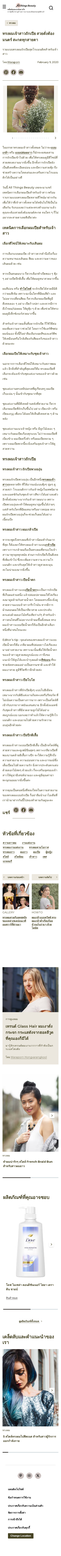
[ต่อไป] (55, 137)
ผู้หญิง (49, 852)
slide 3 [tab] (16, 1452)
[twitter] (38, 1476)
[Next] (51, 1115)
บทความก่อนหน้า (16, 877)
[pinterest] (21, 1476)
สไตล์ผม (18, 856)
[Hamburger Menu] (4, 6)
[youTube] (29, 1476)
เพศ (45, 856)
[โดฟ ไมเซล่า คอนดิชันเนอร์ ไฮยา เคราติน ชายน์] (30, 1242)
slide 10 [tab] (55, 1452)
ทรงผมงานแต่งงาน (13, 847)
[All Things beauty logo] (26, 5)
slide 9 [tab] (50, 1452)
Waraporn (13, 62)
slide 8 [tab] (44, 1452)
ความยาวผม (9, 842)
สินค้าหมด (12, 1298)
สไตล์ (6, 856)
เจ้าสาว (33, 856)
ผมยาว (24, 852)
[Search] (51, 7)
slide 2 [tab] (44, 1177)
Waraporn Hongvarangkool (29, 1057)
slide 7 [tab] (39, 1452)
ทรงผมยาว (9, 852)
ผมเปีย (36, 852)
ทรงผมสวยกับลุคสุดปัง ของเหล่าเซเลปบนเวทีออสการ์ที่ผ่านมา (15, 921)
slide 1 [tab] (16, 1177)
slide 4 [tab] (22, 1452)
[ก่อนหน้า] (5, 137)
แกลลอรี (7, 861)
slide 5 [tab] (27, 1452)
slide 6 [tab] (33, 1452)
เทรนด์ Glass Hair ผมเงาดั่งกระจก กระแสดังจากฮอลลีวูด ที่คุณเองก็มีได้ (29, 1032)
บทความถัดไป (45, 877)
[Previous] (7, 1115)
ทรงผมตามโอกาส (39, 847)
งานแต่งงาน (28, 842)
